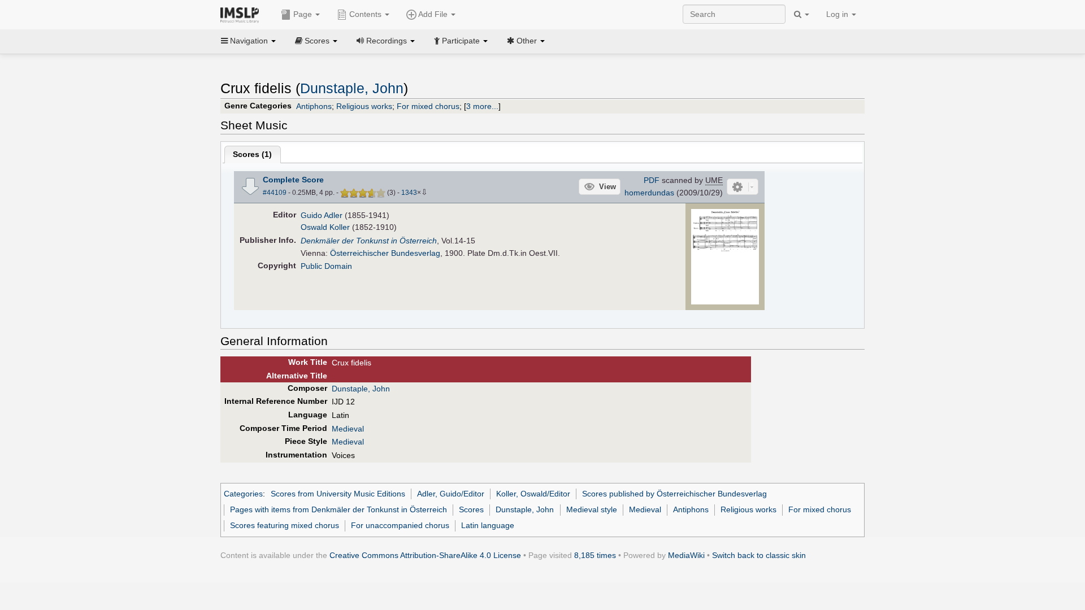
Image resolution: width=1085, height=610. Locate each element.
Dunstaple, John (351, 88)
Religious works (364, 106)
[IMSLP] (242, 14)
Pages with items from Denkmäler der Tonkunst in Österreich (338, 509)
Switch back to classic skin (759, 555)
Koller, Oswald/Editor (533, 493)
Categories (243, 493)
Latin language (487, 525)
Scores (471, 509)
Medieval (348, 428)
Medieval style (591, 509)
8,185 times (595, 555)
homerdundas (649, 192)
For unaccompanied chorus (400, 525)
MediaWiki (686, 555)
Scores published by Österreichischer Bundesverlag (674, 493)
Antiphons (314, 106)
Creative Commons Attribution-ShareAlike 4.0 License (425, 555)
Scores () (252, 154)
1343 (409, 193)
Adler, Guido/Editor (450, 493)
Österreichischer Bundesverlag (385, 253)
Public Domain (326, 266)
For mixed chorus (428, 106)
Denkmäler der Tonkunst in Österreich (369, 240)
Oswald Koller (325, 227)
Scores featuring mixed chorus (284, 525)
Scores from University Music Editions (338, 493)
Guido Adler (321, 215)
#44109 (275, 193)
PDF (651, 180)
